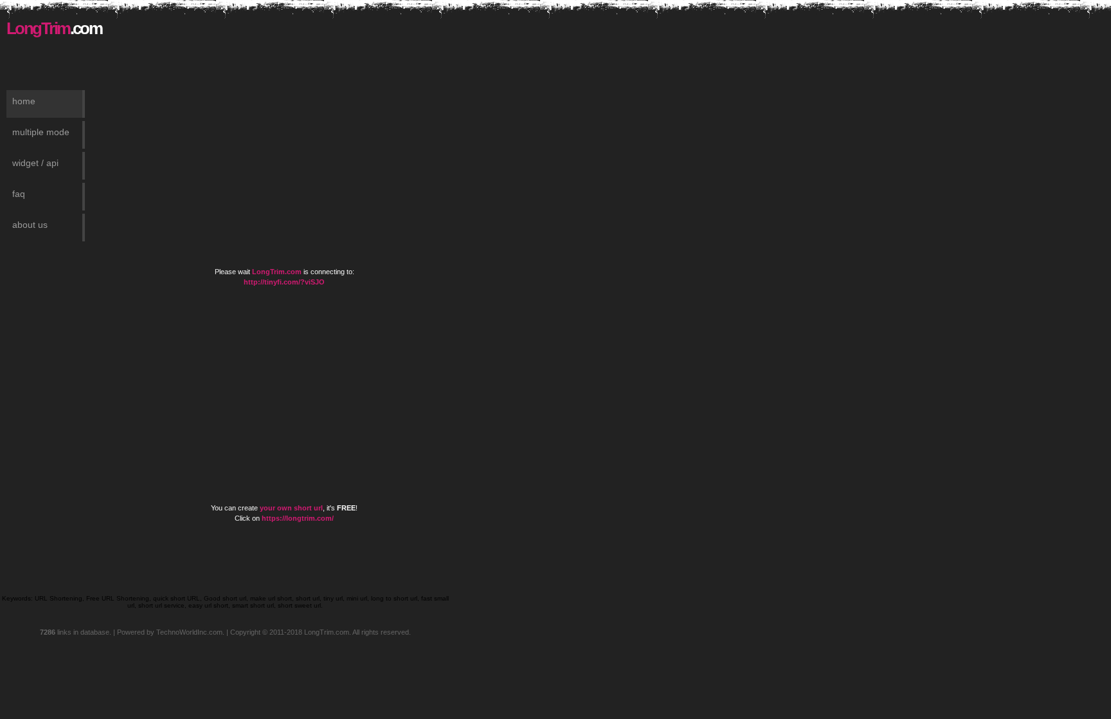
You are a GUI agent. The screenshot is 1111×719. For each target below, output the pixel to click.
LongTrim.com (277, 271)
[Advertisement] (299, 38)
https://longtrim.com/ (298, 518)
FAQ (18, 194)
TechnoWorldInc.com (189, 632)
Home (23, 101)
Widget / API (35, 163)
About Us (30, 224)
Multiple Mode (40, 132)
